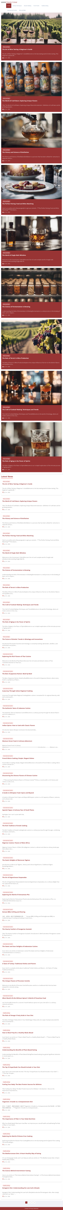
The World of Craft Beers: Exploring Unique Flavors (19, 101)
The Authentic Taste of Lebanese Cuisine (16, 708)
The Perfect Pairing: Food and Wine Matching (17, 204)
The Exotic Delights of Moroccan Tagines (16, 860)
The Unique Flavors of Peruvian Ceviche (16, 981)
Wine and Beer (22, 10)
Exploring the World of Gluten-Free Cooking (17, 1136)
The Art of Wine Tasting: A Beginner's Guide (17, 49)
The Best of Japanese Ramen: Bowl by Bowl (17, 674)
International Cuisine (12, 10)
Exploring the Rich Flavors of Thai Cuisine (16, 656)
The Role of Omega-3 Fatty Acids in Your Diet (17, 1015)
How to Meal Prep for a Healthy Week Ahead (17, 1033)
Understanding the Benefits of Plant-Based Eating (19, 1050)
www (9, 2)
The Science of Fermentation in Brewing (16, 307)
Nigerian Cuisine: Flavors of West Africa (16, 843)
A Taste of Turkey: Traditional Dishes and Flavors (19, 964)
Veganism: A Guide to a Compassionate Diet (17, 1102)
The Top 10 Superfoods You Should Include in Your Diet (21, 1067)
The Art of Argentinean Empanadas (14, 877)
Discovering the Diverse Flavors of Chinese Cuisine (19, 775)
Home (8, 5)
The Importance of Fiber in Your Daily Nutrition (18, 1119)
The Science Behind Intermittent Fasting (16, 1171)
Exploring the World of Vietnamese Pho (16, 895)
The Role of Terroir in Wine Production (15, 358)
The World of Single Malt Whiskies (14, 255)
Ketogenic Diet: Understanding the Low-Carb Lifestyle (21, 1188)
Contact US (27, 1208)
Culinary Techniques (17, 5)
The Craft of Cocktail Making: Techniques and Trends (20, 409)
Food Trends (36, 5)
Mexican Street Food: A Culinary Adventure (17, 741)
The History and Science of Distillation (15, 152)
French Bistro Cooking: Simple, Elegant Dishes (18, 758)
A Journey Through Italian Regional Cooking (17, 691)
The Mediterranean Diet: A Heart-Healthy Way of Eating (21, 1153)
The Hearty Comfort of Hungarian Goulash (17, 929)
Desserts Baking (27, 5)
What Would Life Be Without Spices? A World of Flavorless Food (24, 998)
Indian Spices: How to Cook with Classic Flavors (18, 725)
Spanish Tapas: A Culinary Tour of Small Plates (18, 810)
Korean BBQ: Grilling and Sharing (13, 912)
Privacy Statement (34, 1208)
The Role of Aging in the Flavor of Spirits (16, 461)
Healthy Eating (45, 5)
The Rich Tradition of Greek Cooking (14, 826)
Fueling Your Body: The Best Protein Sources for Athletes (22, 1084)
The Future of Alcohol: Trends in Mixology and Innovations (22, 639)
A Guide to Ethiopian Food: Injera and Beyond (18, 793)
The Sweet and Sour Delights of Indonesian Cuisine (20, 946)
